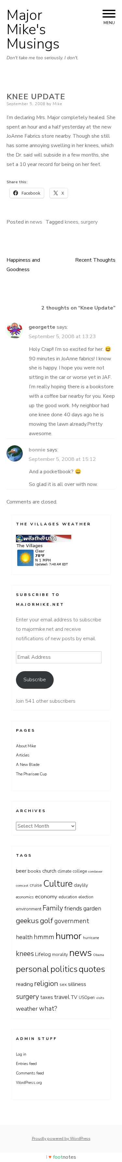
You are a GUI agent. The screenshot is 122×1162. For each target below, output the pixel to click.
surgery (89, 222)
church (49, 870)
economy (46, 896)
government (71, 921)
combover (95, 871)
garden (92, 908)
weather (27, 1009)
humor (69, 936)
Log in (21, 1054)
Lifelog (43, 954)
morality (60, 955)
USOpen (87, 998)
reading (24, 984)
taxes (46, 997)
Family (53, 908)
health (24, 937)
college (80, 871)
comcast (22, 885)
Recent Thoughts (95, 260)
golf (46, 921)
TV (74, 997)
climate (64, 871)
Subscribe (34, 679)
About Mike (26, 746)
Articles (23, 755)
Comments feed (30, 1073)
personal (32, 969)
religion (46, 984)
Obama (98, 954)
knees (71, 222)
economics (25, 897)
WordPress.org (29, 1082)
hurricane (91, 937)
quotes (92, 969)
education (68, 897)
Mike (57, 103)
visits (100, 997)
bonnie (37, 449)
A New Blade (27, 764)
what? (48, 1008)
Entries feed (26, 1063)
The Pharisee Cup (31, 774)
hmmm (44, 937)
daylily (81, 885)
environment (28, 909)
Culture (58, 884)
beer (21, 871)
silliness (77, 984)
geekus (27, 921)
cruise (36, 885)
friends (73, 908)
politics (63, 969)
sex (63, 984)
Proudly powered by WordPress (61, 1138)
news (36, 222)
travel (62, 997)
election (85, 897)
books (34, 871)
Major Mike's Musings (33, 30)
